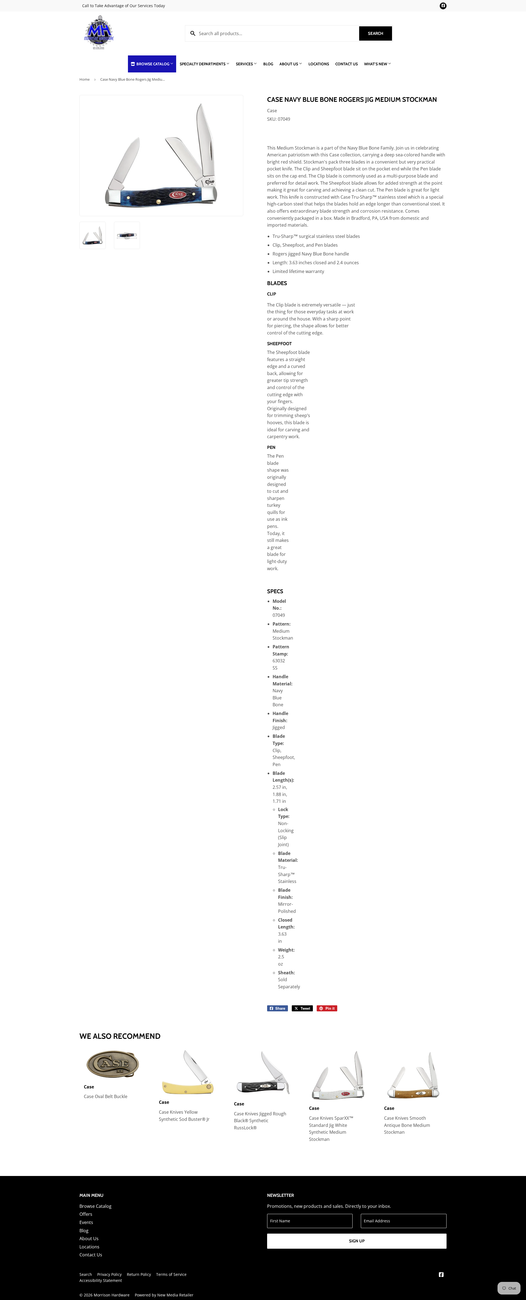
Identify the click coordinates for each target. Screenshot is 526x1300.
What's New (376, 64)
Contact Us (346, 64)
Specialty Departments (203, 64)
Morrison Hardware (112, 1295)
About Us (289, 64)
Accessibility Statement (100, 1280)
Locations (318, 64)
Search (380, 33)
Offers (85, 1214)
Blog (268, 64)
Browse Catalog (153, 64)
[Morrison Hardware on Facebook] (441, 1275)
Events (86, 1222)
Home (84, 79)
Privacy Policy (109, 1274)
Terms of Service (171, 1274)
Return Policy (139, 1274)
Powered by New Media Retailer (164, 1295)
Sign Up (357, 1241)
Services (245, 64)
